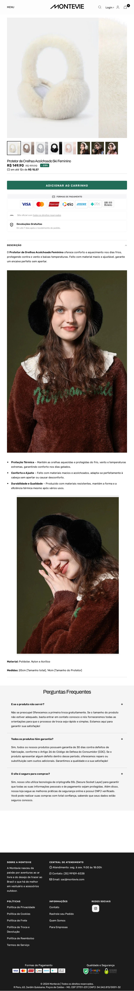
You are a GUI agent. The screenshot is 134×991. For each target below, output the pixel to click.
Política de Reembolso (20, 938)
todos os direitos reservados (47, 215)
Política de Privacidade (21, 907)
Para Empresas (58, 927)
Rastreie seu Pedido (61, 913)
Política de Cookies (18, 913)
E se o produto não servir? (27, 704)
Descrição (14, 245)
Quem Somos (57, 920)
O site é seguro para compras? (30, 773)
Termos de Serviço (18, 945)
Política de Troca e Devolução (18, 929)
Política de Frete (17, 920)
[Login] (117, 7)
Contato (54, 907)
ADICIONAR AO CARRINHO (67, 185)
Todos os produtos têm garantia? (32, 739)
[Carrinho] (125, 7)
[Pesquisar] (99, 7)
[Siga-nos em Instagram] (95, 908)
